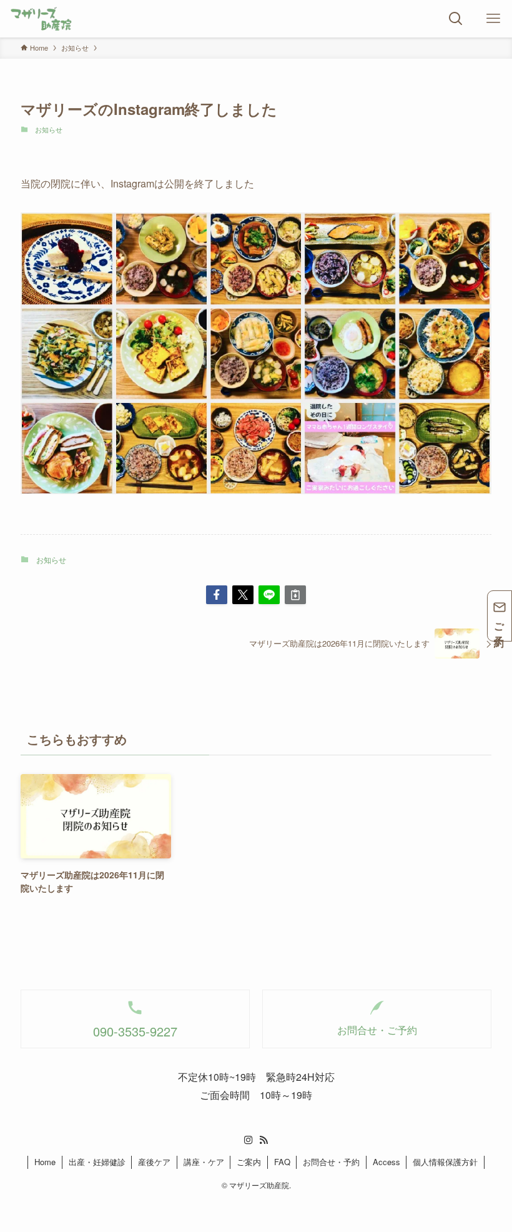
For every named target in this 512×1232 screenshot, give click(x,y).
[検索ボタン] (456, 18)
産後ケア (154, 1162)
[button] (216, 594)
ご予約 (500, 624)
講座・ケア (204, 1162)
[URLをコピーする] (295, 594)
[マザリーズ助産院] (41, 18)
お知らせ (48, 129)
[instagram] (248, 1140)
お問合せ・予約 (331, 1162)
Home (45, 1162)
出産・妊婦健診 (97, 1162)
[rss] (263, 1140)
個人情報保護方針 (445, 1162)
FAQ (282, 1162)
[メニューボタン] (493, 18)
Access (386, 1162)
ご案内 (249, 1162)
